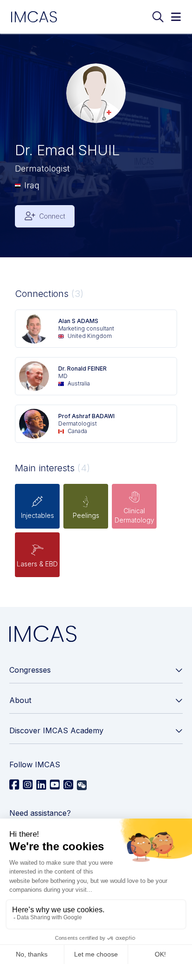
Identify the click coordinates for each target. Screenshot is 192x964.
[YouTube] (55, 785)
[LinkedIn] (41, 785)
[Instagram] (28, 785)
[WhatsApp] (68, 785)
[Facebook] (14, 785)
